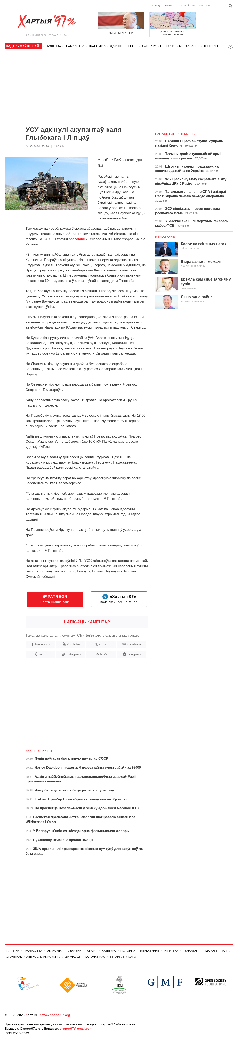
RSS (103, 654)
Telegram (134, 654)
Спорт (133, 46)
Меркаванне (189, 46)
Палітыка (53, 46)
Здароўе (211, 950)
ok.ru (42, 654)
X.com (104, 644)
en (208, 5)
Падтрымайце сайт (55, 599)
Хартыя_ (46, 21)
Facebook (42, 644)
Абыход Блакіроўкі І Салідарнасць (53, 956)
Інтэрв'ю (210, 46)
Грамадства (75, 46)
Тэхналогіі (191, 950)
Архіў (185, 5)
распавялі (77, 239)
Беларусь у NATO (123, 956)
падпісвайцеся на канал (118, 599)
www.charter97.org (56, 1015)
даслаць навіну (161, 5)
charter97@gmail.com (76, 1028)
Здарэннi (116, 46)
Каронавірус (95, 956)
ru (201, 5)
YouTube (73, 644)
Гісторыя (168, 46)
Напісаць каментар (87, 622)
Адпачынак (13, 956)
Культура (149, 46)
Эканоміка (97, 46)
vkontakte (133, 644)
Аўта (226, 950)
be (194, 5)
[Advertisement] (76, 88)
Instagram (73, 654)
